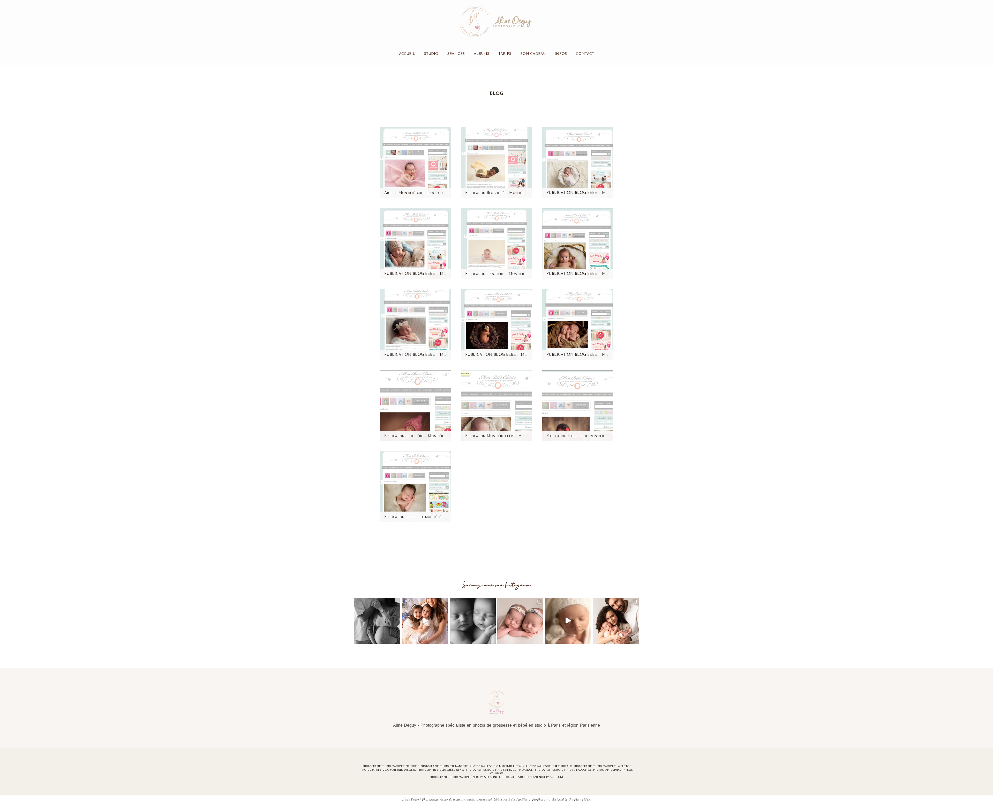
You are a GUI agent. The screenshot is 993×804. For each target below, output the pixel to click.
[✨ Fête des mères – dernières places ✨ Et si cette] (425, 621)
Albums (481, 54)
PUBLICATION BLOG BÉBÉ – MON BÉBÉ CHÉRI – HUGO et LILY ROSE (577, 355)
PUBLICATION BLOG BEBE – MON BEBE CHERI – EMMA (415, 355)
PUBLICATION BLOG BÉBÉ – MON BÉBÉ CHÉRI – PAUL (577, 193)
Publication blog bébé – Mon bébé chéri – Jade (415, 436)
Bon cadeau (533, 54)
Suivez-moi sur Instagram (496, 585)
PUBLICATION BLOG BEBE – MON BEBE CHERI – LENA (577, 274)
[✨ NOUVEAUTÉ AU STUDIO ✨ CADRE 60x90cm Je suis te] (568, 621)
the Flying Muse (580, 799)
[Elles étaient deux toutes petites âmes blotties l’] (520, 621)
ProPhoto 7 (539, 799)
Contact (585, 54)
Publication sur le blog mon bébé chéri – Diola (577, 436)
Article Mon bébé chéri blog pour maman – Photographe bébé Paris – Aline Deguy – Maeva (415, 193)
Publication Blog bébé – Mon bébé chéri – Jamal (496, 193)
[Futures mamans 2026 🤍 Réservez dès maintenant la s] (473, 621)
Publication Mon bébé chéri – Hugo (496, 436)
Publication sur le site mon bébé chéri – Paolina (415, 517)
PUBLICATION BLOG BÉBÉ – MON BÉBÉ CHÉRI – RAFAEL (415, 274)
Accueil (407, 54)
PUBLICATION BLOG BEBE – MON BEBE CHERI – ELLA (496, 355)
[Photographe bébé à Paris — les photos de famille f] (616, 621)
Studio (431, 54)
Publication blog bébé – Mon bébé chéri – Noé (496, 274)
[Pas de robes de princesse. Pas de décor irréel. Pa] (377, 621)
